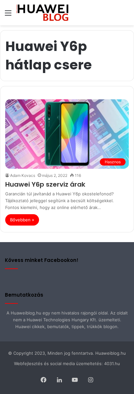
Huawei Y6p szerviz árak (45, 184)
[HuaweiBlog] (42, 13)
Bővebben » (22, 219)
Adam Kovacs (22, 175)
